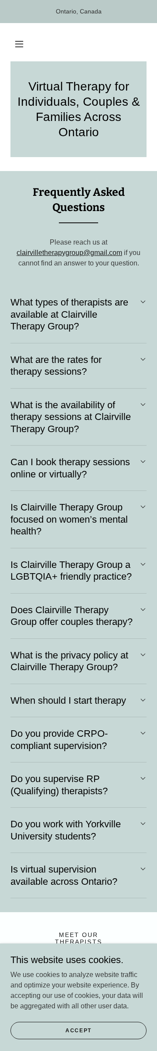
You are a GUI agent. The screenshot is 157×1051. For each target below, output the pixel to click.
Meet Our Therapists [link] (78, 938)
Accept (78, 1030)
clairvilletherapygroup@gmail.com (69, 252)
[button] (19, 44)
